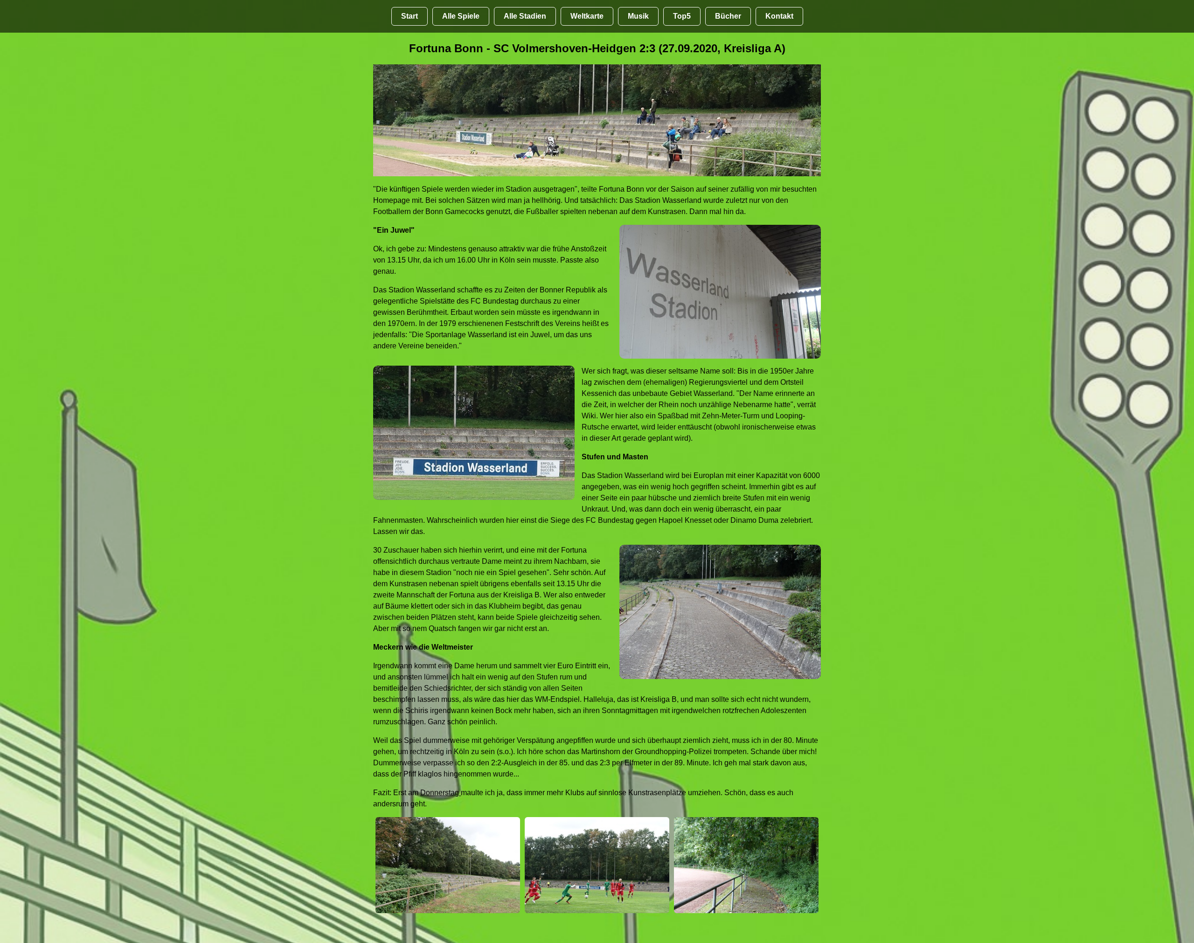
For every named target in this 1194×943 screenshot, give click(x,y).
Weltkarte (587, 16)
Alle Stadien (525, 16)
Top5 (682, 16)
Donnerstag (440, 793)
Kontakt (779, 16)
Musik (638, 16)
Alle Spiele (460, 16)
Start (409, 16)
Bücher (728, 16)
